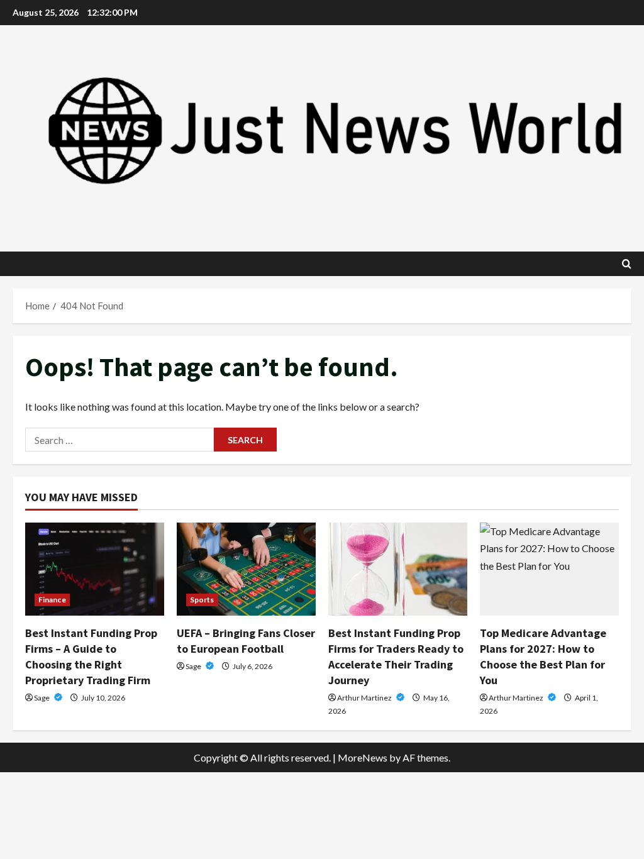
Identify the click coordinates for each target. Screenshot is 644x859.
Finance (52, 599)
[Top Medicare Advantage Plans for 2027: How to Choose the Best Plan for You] (549, 569)
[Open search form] (626, 264)
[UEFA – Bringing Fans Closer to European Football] (246, 569)
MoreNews (362, 757)
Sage (42, 697)
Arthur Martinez (365, 697)
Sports (202, 599)
